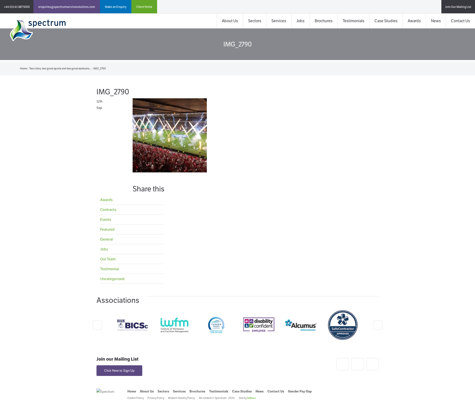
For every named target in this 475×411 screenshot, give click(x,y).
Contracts (108, 209)
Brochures (323, 20)
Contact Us (460, 20)
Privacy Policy (155, 398)
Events (105, 219)
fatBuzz (251, 398)
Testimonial (109, 269)
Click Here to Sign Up (119, 371)
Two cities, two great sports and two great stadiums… (60, 68)
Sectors (254, 20)
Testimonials (353, 20)
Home (23, 68)
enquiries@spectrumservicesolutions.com (66, 7)
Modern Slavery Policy (181, 398)
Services (278, 20)
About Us (230, 20)
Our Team (108, 259)
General (106, 239)
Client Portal (144, 7)
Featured (107, 229)
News (436, 20)
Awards (414, 20)
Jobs (300, 20)
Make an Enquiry (115, 7)
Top (463, 399)
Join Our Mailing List (458, 7)
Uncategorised (112, 278)
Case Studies (386, 20)
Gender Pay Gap (300, 391)
